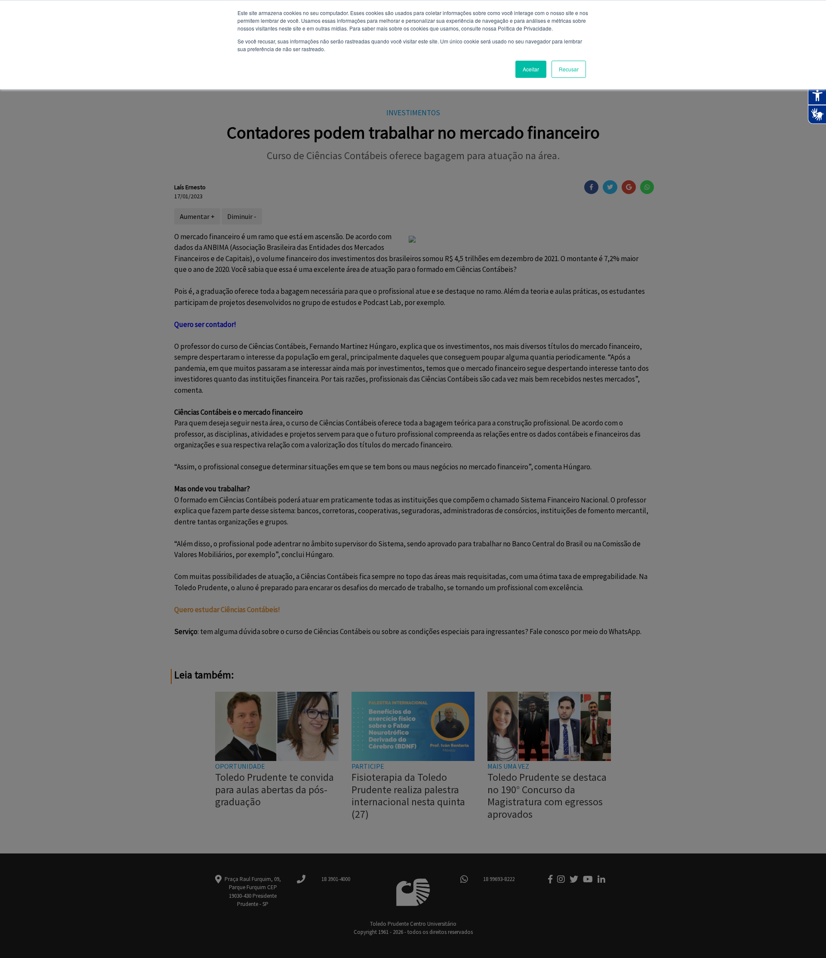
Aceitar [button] (531, 69)
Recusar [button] (569, 69)
